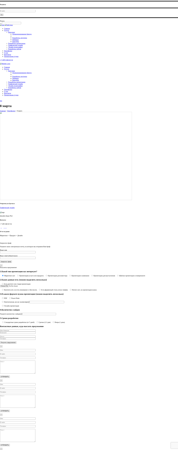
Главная (3, 111)
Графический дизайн (7, 208)
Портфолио (11, 111)
